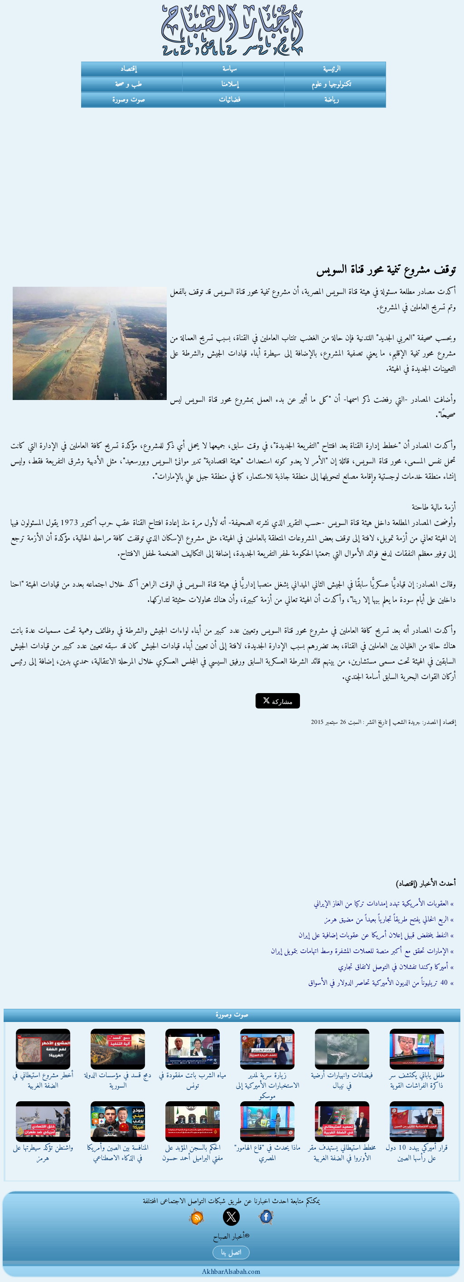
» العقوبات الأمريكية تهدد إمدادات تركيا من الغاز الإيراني (384, 903)
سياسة (229, 69)
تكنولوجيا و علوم (331, 84)
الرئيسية (331, 69)
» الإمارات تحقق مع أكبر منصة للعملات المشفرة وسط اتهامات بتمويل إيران (362, 951)
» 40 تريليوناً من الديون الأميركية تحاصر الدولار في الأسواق (381, 983)
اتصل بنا (231, 1252)
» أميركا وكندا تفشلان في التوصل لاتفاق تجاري (396, 967)
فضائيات (230, 99)
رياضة (331, 99)
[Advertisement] (232, 175)
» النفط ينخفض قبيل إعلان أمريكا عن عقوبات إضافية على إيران (376, 935)
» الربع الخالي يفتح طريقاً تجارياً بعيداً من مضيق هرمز (389, 919)
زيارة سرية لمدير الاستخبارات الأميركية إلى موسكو (267, 1086)
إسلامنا (230, 84)
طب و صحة (128, 84)
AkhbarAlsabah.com (231, 1272)
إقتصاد (128, 69)
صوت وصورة (128, 99)
